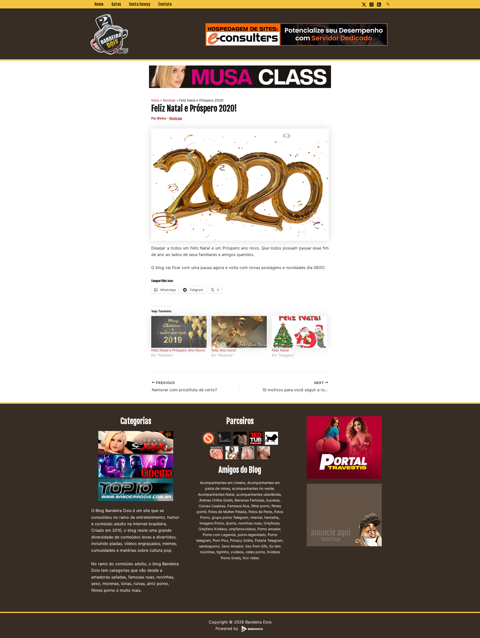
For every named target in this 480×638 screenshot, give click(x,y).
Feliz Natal (280, 350)
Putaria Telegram (268, 540)
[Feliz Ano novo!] (239, 332)
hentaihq (271, 517)
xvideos (237, 552)
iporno (231, 523)
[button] (388, 4)
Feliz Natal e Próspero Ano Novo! (178, 350)
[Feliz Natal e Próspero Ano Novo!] (178, 332)
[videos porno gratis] (240, 438)
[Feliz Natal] (299, 332)
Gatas (116, 4)
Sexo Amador (232, 546)
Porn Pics (220, 540)
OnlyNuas (272, 523)
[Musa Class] (240, 76)
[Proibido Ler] (208, 438)
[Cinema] (135, 466)
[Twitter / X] (364, 4)
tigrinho (222, 552)
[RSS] (379, 4)
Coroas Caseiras (212, 506)
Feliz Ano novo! (224, 350)
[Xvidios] (232, 452)
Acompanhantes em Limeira (222, 482)
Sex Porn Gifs (256, 546)
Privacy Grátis (241, 540)
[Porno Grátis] (247, 452)
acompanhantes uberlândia (258, 494)
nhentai (256, 517)
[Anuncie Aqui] (344, 514)
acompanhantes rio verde (253, 488)
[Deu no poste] (271, 438)
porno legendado (252, 534)
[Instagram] (371, 4)
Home (99, 4)
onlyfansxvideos (242, 529)
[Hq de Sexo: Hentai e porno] (216, 452)
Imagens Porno (212, 523)
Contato (165, 4)
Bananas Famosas (249, 500)
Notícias (175, 118)
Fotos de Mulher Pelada (227, 512)
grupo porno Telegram (230, 517)
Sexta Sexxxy (139, 4)
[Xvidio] (263, 452)
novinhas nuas (250, 523)
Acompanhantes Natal (216, 494)
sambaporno (209, 546)
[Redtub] (255, 438)
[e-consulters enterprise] (297, 34)
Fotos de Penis (260, 512)
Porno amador (269, 529)
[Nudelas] (224, 438)
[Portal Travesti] (344, 447)
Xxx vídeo (251, 558)
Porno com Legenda (219, 534)
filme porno (260, 506)
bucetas (273, 500)
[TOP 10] (135, 490)
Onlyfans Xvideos (212, 529)
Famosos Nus (238, 506)
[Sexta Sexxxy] (135, 442)
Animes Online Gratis (216, 500)
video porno (255, 552)
